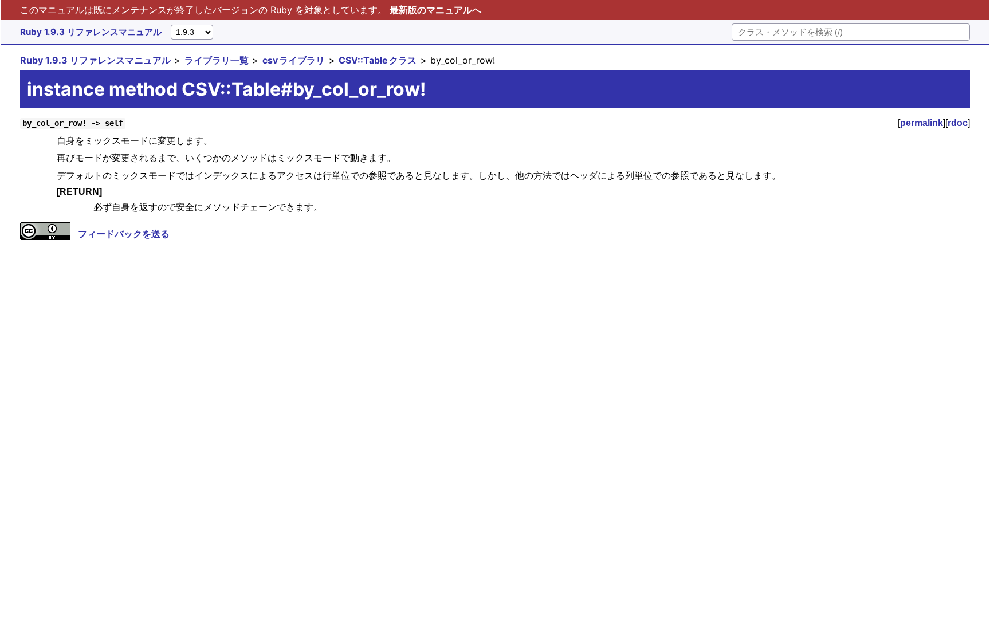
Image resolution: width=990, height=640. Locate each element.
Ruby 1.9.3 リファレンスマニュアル (91, 31)
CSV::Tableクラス (378, 60)
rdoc (958, 123)
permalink (921, 123)
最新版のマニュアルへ (435, 9)
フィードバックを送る (124, 233)
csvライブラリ (293, 60)
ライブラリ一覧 (216, 60)
